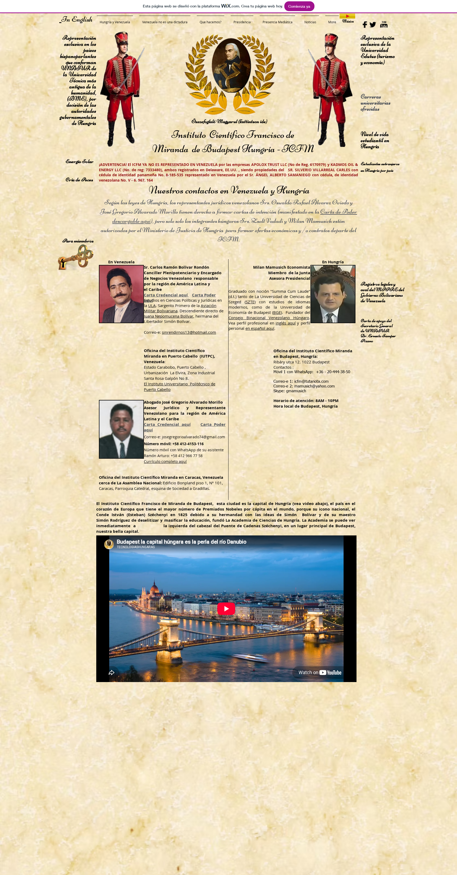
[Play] (347, 16)
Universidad (374, 50)
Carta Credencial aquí (166, 295)
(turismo (386, 56)
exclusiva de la (376, 43)
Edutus (369, 56)
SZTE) (250, 301)
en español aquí (259, 328)
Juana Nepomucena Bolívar (168, 316)
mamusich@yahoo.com (314, 386)
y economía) (373, 62)
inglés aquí (286, 323)
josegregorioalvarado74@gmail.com (193, 436)
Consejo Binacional (249, 317)
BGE (277, 312)
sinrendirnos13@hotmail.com (189, 332)
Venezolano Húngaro (289, 317)
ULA (152, 305)
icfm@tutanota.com (311, 382)
